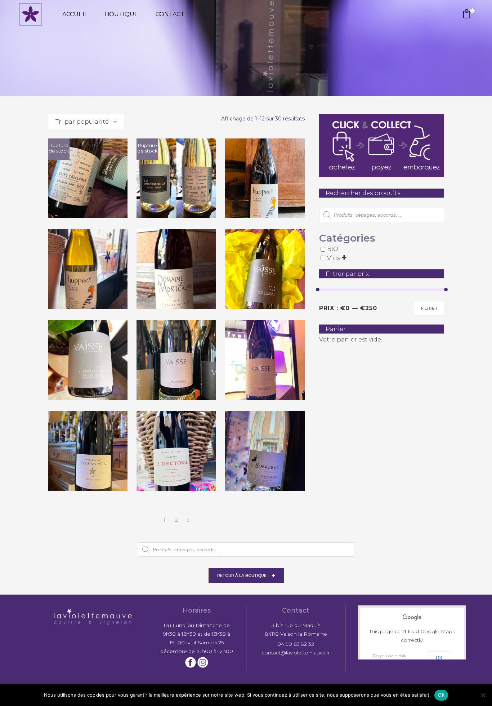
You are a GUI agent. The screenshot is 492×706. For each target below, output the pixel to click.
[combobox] (86, 122)
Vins (333, 258)
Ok (441, 695)
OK (439, 658)
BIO (332, 249)
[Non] (483, 695)
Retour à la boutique (242, 575)
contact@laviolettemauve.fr (295, 652)
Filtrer (429, 308)
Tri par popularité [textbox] (82, 121)
